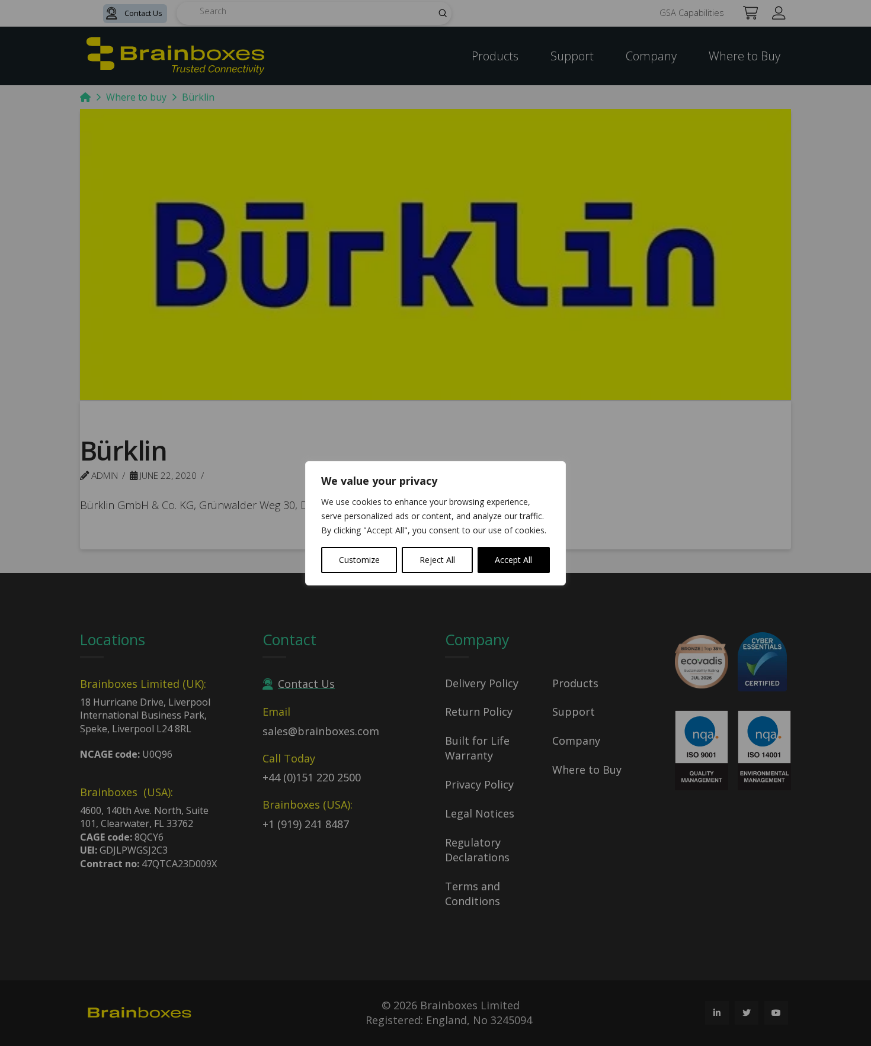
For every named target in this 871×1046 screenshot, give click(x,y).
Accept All (513, 559)
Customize (359, 559)
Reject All (437, 559)
